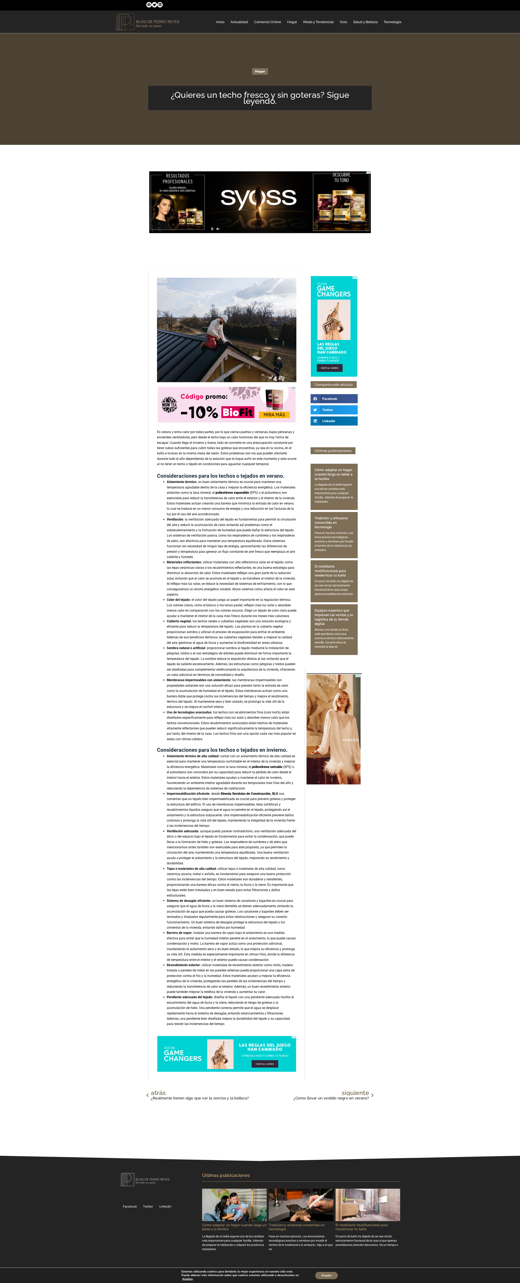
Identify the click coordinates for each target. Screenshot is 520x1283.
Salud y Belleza (365, 22)
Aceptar (326, 1275)
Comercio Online (267, 22)
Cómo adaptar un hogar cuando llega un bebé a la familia (333, 474)
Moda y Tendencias (318, 22)
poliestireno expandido (232, 493)
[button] (149, 5)
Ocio (343, 22)
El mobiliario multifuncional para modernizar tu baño (330, 571)
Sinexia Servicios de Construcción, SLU (249, 794)
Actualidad (239, 22)
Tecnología (392, 22)
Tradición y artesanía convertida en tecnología (331, 522)
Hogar (292, 22)
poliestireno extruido (267, 767)
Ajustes (187, 1279)
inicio (220, 22)
